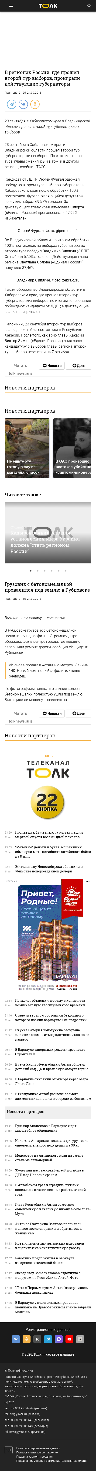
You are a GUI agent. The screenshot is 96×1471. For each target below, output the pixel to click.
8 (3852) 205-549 (22, 1426)
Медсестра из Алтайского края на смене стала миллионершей (49, 1157)
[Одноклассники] (35, 104)
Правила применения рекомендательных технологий (51, 1460)
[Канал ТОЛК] (78, 366)
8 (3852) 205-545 (22, 1420)
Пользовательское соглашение (37, 1452)
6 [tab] (65, 571)
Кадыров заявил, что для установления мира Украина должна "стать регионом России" (45, 542)
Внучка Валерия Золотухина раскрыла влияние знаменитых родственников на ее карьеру (52, 1034)
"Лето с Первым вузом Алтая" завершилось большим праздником (51, 1290)
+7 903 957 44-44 (22, 1408)
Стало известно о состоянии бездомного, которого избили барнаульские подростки (51, 1017)
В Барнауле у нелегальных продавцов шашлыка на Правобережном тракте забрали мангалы (53, 1307)
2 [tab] (37, 571)
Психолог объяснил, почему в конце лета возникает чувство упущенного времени (50, 1002)
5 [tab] (58, 571)
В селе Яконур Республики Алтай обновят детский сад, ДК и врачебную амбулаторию (51, 1066)
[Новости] (52, 366)
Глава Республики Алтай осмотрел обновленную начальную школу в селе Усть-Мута (53, 1209)
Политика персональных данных (38, 1448)
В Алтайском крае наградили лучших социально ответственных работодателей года (50, 1189)
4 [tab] (51, 571)
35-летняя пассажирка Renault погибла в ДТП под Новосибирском (49, 1172)
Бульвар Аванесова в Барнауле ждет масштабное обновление (45, 1128)
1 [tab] (30, 571)
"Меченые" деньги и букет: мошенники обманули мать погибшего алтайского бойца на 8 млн (53, 852)
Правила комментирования (34, 1456)
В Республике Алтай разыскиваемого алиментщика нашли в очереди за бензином (53, 1096)
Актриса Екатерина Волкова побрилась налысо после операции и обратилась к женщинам (48, 1228)
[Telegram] (11, 104)
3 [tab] (44, 571)
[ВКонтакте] (23, 104)
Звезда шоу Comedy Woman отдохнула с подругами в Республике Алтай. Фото (48, 1275)
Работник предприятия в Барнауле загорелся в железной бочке (45, 1260)
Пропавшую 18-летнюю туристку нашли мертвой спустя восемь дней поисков (49, 834)
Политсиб (11, 92)
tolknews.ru (24, 1371)
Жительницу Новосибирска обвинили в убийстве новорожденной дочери (49, 868)
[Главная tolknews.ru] (48, 6)
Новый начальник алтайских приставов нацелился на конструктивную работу (49, 1245)
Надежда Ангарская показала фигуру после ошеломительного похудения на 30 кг (52, 1142)
